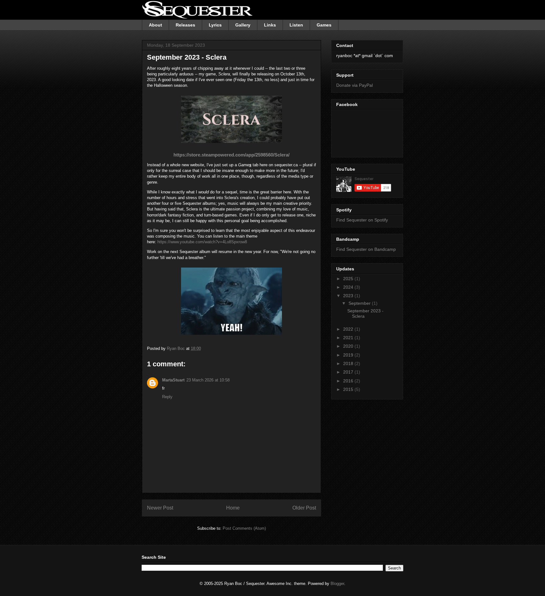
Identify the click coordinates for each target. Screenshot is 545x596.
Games (324, 24)
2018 (349, 363)
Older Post (304, 507)
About (155, 24)
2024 (349, 287)
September (360, 303)
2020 (349, 346)
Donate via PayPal (354, 85)
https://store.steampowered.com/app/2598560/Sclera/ (231, 154)
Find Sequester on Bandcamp (366, 249)
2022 (349, 329)
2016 (349, 380)
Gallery (242, 24)
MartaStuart (173, 380)
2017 (349, 372)
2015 (349, 389)
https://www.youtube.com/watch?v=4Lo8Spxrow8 (202, 241)
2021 (349, 337)
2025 (349, 278)
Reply (167, 396)
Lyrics (215, 24)
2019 (349, 354)
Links (270, 24)
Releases (185, 24)
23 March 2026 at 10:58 (208, 380)
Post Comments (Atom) (244, 528)
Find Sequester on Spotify (362, 219)
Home (233, 507)
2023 (349, 295)
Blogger (337, 583)
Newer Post (160, 507)
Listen (296, 24)
